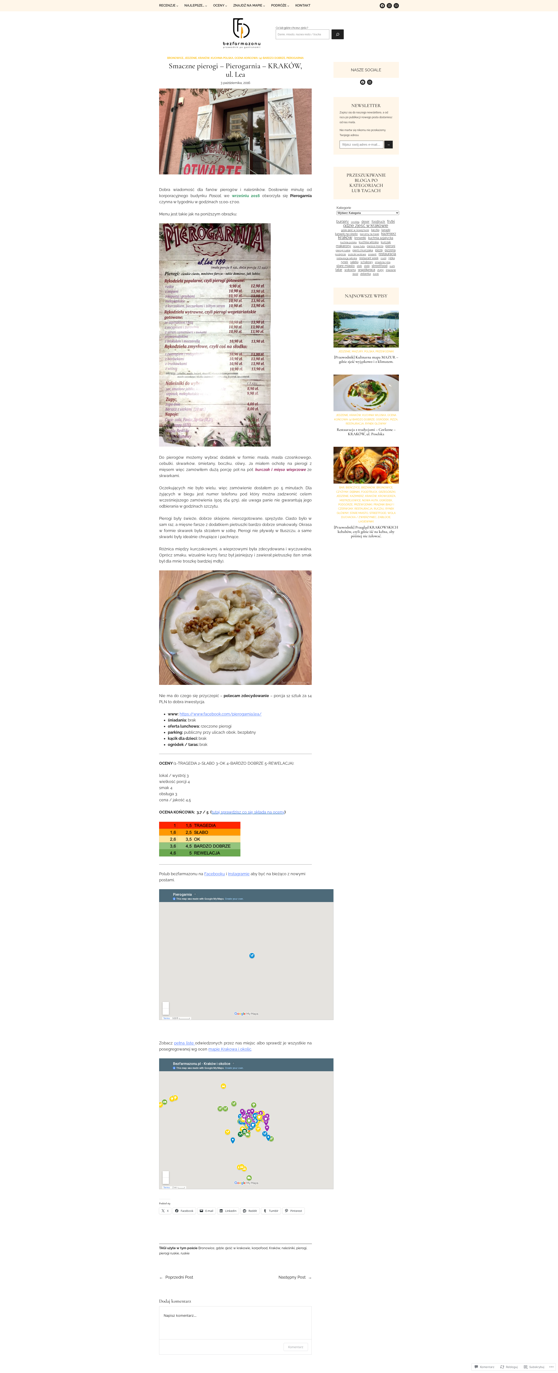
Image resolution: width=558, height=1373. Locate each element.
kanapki (385, 230)
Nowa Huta (359, 246)
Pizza (379, 250)
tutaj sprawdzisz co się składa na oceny (248, 812)
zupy (380, 269)
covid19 (355, 222)
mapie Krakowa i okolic (229, 1049)
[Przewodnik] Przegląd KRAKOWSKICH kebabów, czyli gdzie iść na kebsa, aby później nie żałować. (366, 531)
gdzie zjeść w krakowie (233, 1248)
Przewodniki (385, 351)
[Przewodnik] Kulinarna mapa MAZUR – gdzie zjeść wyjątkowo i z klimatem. (366, 359)
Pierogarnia (295, 58)
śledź (355, 274)
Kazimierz (388, 233)
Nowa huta (370, 500)
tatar (338, 269)
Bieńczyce (353, 487)
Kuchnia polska (222, 58)
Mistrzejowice (350, 500)
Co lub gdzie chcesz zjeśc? (292, 27)
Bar (341, 487)
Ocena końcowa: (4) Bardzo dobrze (260, 58)
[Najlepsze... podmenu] (206, 6)
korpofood (259, 1248)
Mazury (357, 351)
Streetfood (379, 266)
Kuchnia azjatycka (380, 238)
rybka (391, 258)
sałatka (354, 262)
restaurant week (368, 258)
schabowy (367, 262)
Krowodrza (386, 496)
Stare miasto (345, 266)
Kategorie (344, 208)
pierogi (301, 1248)
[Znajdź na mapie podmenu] (264, 6)
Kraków (203, 58)
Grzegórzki (387, 491)
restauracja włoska (347, 258)
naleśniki (288, 1248)
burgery (342, 221)
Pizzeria (390, 250)
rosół (383, 258)
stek (359, 266)
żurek (376, 274)
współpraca (366, 269)
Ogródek (382, 419)
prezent (372, 254)
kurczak (386, 242)
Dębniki (355, 491)
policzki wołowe (357, 254)
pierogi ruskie (169, 1253)
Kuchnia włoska (369, 242)
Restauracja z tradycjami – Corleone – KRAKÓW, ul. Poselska (366, 432)
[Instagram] (389, 5)
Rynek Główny (375, 423)
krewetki (360, 238)
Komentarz (295, 1347)
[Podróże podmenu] (288, 6)
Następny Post (292, 1277)
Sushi (392, 266)
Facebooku (214, 874)
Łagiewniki (366, 521)
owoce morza (375, 246)
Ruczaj (379, 508)
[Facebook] (382, 5)
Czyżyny (342, 491)
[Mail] (396, 5)
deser (365, 221)
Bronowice (175, 58)
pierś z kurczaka (362, 250)
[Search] (338, 34)
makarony (343, 246)
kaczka (375, 230)
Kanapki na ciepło (346, 234)
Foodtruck (378, 221)
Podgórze (340, 254)
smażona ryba (382, 262)
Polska (369, 351)
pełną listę (184, 1043)
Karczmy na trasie (369, 234)
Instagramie (239, 874)
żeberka (365, 274)
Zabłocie (384, 517)
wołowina (350, 270)
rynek (344, 262)
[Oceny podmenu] (226, 6)
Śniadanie (391, 270)
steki (366, 266)
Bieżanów (368, 487)
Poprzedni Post (179, 1277)
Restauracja (387, 254)
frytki (391, 221)
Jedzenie (191, 58)
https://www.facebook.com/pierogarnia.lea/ (221, 714)
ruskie (185, 1253)
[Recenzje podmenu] (177, 6)
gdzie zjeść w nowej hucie (355, 230)
